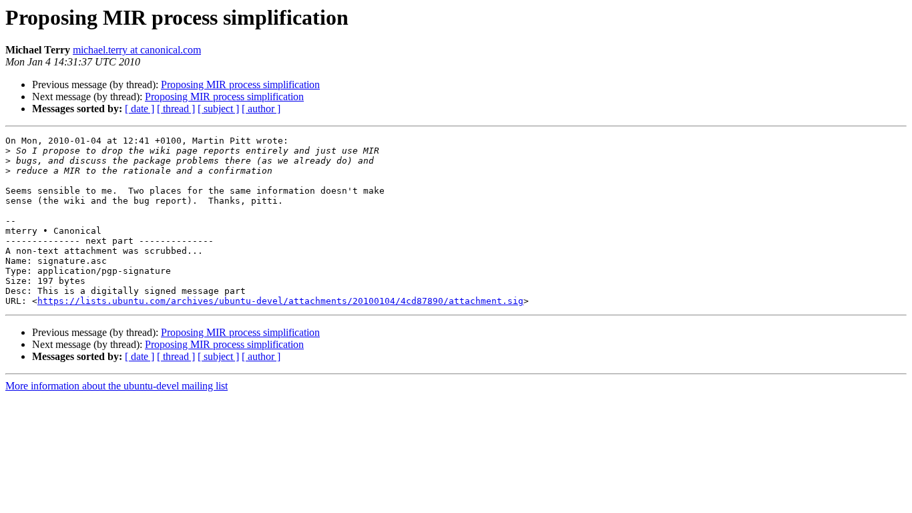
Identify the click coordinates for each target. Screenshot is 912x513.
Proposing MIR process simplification (240, 84)
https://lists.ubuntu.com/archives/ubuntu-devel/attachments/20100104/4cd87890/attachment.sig (280, 301)
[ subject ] (218, 108)
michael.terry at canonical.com (137, 49)
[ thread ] (176, 108)
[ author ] (261, 108)
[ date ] (139, 108)
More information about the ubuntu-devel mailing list (116, 385)
